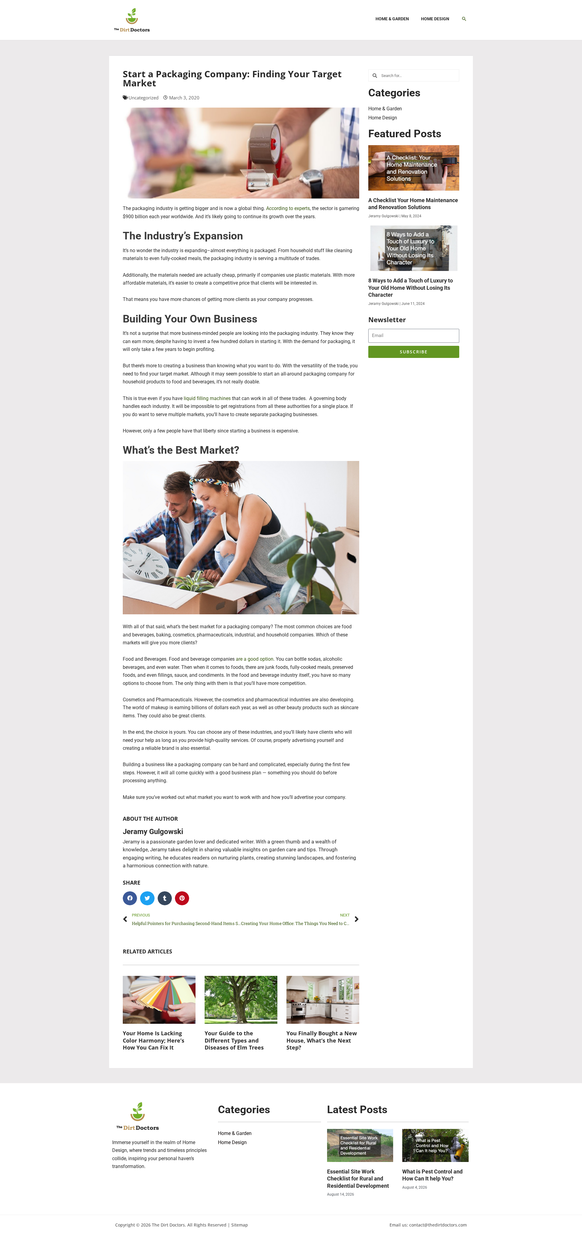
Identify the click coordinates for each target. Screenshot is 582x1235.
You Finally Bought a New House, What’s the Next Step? (321, 1040)
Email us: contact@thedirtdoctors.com (428, 1225)
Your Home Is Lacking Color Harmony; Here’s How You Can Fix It (153, 1040)
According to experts (288, 208)
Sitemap (239, 1225)
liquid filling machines (207, 398)
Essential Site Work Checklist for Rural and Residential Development (358, 1178)
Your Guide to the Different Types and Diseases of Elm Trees (234, 1040)
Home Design (382, 118)
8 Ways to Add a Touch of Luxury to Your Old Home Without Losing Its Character (410, 287)
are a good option (254, 659)
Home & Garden (385, 109)
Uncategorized (144, 98)
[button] (464, 19)
